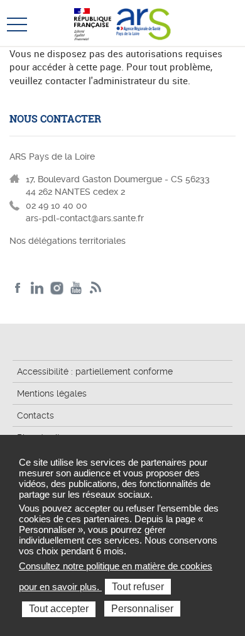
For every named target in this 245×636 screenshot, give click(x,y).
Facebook (17, 288)
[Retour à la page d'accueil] (143, 22)
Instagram (56, 288)
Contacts (35, 415)
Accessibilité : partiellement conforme (95, 371)
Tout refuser (138, 586)
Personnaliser (142, 608)
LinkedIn (37, 288)
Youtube (76, 288)
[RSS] (95, 288)
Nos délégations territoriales (68, 241)
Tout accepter (59, 608)
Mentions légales (52, 393)
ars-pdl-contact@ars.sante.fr (85, 218)
